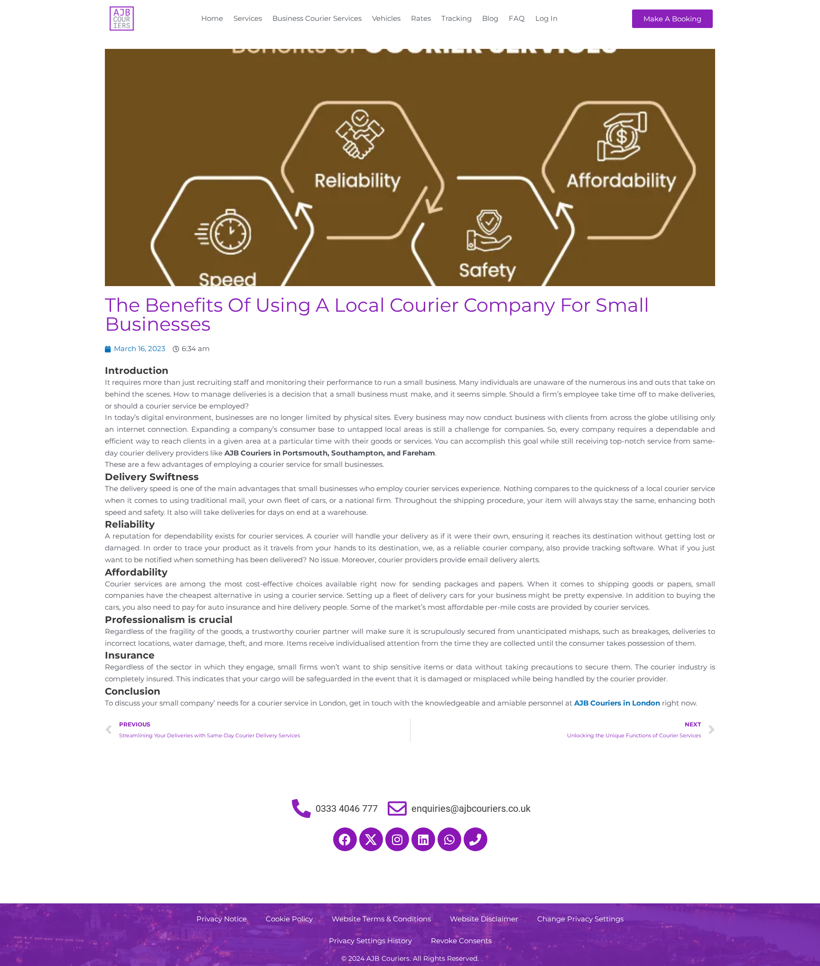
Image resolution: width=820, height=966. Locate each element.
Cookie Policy (289, 918)
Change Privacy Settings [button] (580, 918)
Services (247, 18)
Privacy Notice (221, 918)
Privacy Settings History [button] (370, 940)
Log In (546, 18)
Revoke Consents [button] (461, 940)
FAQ (517, 18)
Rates (421, 18)
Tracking (456, 18)
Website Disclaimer (484, 918)
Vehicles (386, 18)
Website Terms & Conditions (381, 918)
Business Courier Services (317, 18)
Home (212, 18)
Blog (490, 18)
